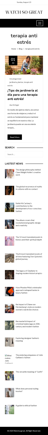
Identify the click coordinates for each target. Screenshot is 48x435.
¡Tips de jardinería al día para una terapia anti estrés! (23, 94)
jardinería (13, 82)
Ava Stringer (14, 105)
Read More (14, 137)
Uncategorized (15, 79)
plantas (20, 82)
